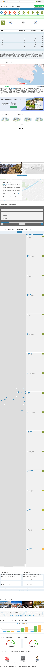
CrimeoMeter (13, 88)
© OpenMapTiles (23, 566)
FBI (25, 25)
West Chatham (5, 212)
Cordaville (4, 210)
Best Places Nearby (37, 9)
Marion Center (5, 218)
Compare (22, 175)
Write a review (2, 588)
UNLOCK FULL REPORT (39, 6)
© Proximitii (14, 566)
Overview (5, 9)
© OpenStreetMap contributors (18, 566)
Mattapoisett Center (6, 184)
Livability (38, 1)
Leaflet (25, 566)
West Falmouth (5, 215)
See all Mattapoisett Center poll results (22, 590)
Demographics (25, 9)
